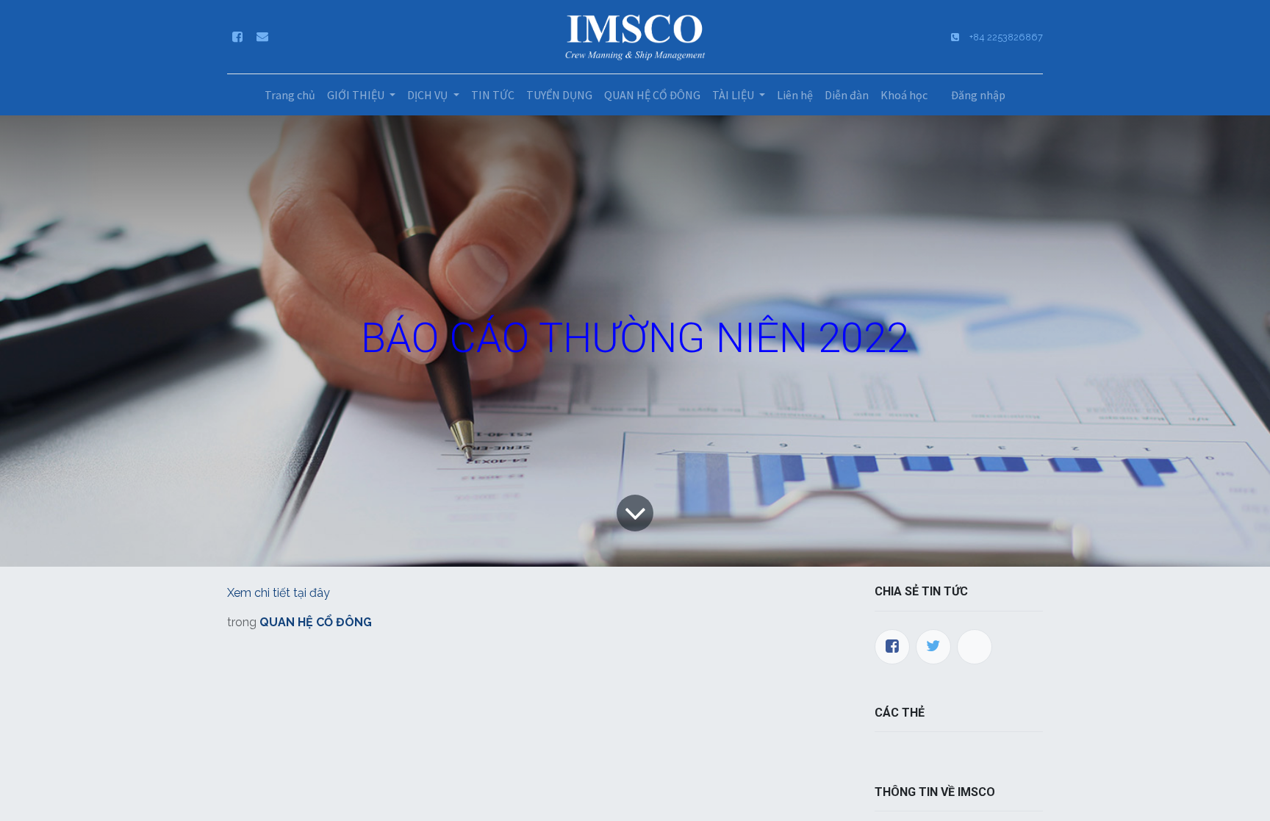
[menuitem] (290, 95)
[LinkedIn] (974, 646)
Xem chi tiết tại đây (278, 593)
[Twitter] (933, 646)
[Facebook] (892, 646)
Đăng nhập (978, 94)
